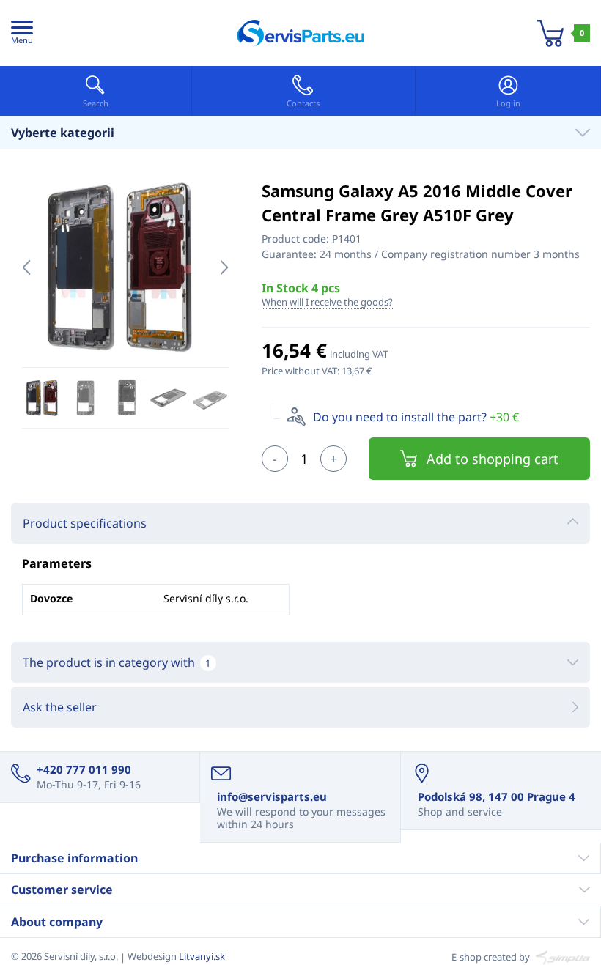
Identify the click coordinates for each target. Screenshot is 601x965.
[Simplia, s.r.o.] (561, 956)
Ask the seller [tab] (60, 707)
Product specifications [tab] (85, 523)
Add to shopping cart (492, 458)
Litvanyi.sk (202, 956)
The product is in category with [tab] (116, 662)
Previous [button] (26, 267)
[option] (125, 267)
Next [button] (225, 267)
